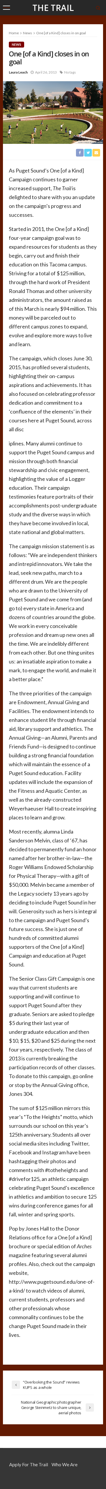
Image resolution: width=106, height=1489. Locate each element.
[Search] (98, 7)
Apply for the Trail (28, 1464)
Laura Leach (18, 72)
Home (14, 33)
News (16, 44)
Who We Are (64, 1464)
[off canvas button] (6, 7)
